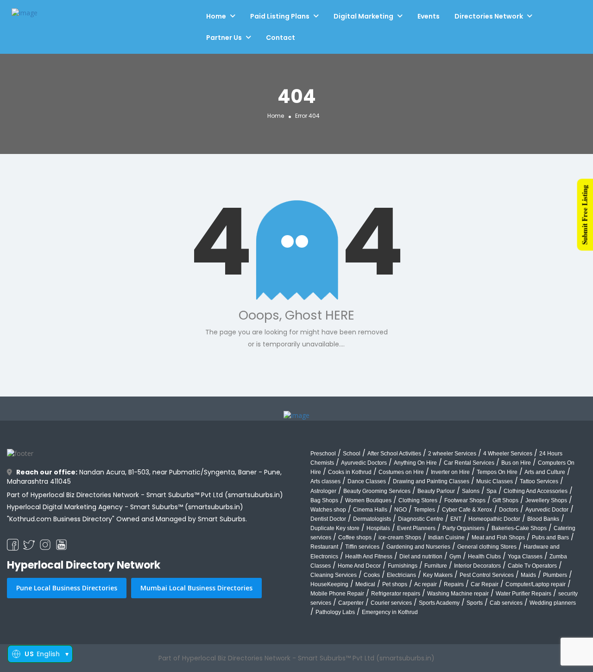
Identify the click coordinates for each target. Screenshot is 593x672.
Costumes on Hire (401, 472)
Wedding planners (553, 603)
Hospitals (378, 528)
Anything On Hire (415, 463)
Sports (475, 603)
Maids (528, 575)
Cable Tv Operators (532, 566)
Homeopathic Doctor (494, 519)
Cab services (506, 603)
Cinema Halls (370, 509)
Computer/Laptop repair (535, 584)
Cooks (372, 575)
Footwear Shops (465, 500)
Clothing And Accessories (536, 491)
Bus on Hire (516, 463)
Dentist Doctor (328, 519)
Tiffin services (362, 547)
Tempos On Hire (497, 472)
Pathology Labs (335, 612)
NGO (400, 509)
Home (216, 16)
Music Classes (494, 481)
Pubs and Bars (550, 537)
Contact (280, 37)
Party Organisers (463, 528)
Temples (424, 509)
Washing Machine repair (458, 593)
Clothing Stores (417, 500)
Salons (470, 491)
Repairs (454, 584)
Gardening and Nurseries (418, 547)
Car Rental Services (469, 463)
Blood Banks (543, 519)
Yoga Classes (525, 556)
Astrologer (323, 491)
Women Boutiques (368, 500)
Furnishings (402, 566)
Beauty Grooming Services (376, 491)
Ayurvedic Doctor (546, 509)
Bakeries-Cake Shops (519, 528)
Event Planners (416, 528)
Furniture (435, 566)
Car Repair (484, 584)
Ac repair (425, 584)
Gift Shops (505, 500)
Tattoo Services (539, 481)
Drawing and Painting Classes (431, 481)
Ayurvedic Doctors (364, 463)
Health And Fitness (368, 556)
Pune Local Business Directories (66, 587)
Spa (491, 491)
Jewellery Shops (546, 500)
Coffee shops (355, 537)
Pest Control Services (487, 575)
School (351, 453)
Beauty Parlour (436, 491)
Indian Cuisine (446, 537)
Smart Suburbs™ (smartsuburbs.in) (186, 507)
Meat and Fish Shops (498, 537)
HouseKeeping (329, 584)
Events (428, 16)
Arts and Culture (544, 472)
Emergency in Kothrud (390, 612)
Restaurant (324, 547)
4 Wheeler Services (507, 453)
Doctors (508, 509)
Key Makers (438, 575)
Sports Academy (439, 603)
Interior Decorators (477, 566)
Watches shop (328, 509)
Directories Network (488, 16)
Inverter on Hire (450, 472)
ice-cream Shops (400, 537)
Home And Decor (359, 566)
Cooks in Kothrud (350, 472)
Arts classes (325, 481)
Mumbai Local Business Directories (196, 587)
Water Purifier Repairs (523, 593)
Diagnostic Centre (420, 519)
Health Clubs (484, 556)
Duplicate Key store (335, 528)
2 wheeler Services (452, 453)
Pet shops (394, 584)
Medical (365, 584)
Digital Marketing (363, 16)
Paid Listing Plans (279, 16)
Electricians (401, 575)
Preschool (323, 453)
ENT (455, 519)
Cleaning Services (333, 575)
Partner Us (224, 37)
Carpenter (351, 603)
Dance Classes (366, 481)
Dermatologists (372, 519)
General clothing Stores (487, 547)
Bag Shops (324, 500)
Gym (455, 556)
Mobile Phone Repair (337, 593)
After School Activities (394, 453)
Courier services (391, 603)
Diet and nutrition (420, 556)
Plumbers (555, 575)
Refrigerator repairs (395, 593)
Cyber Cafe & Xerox (467, 509)
